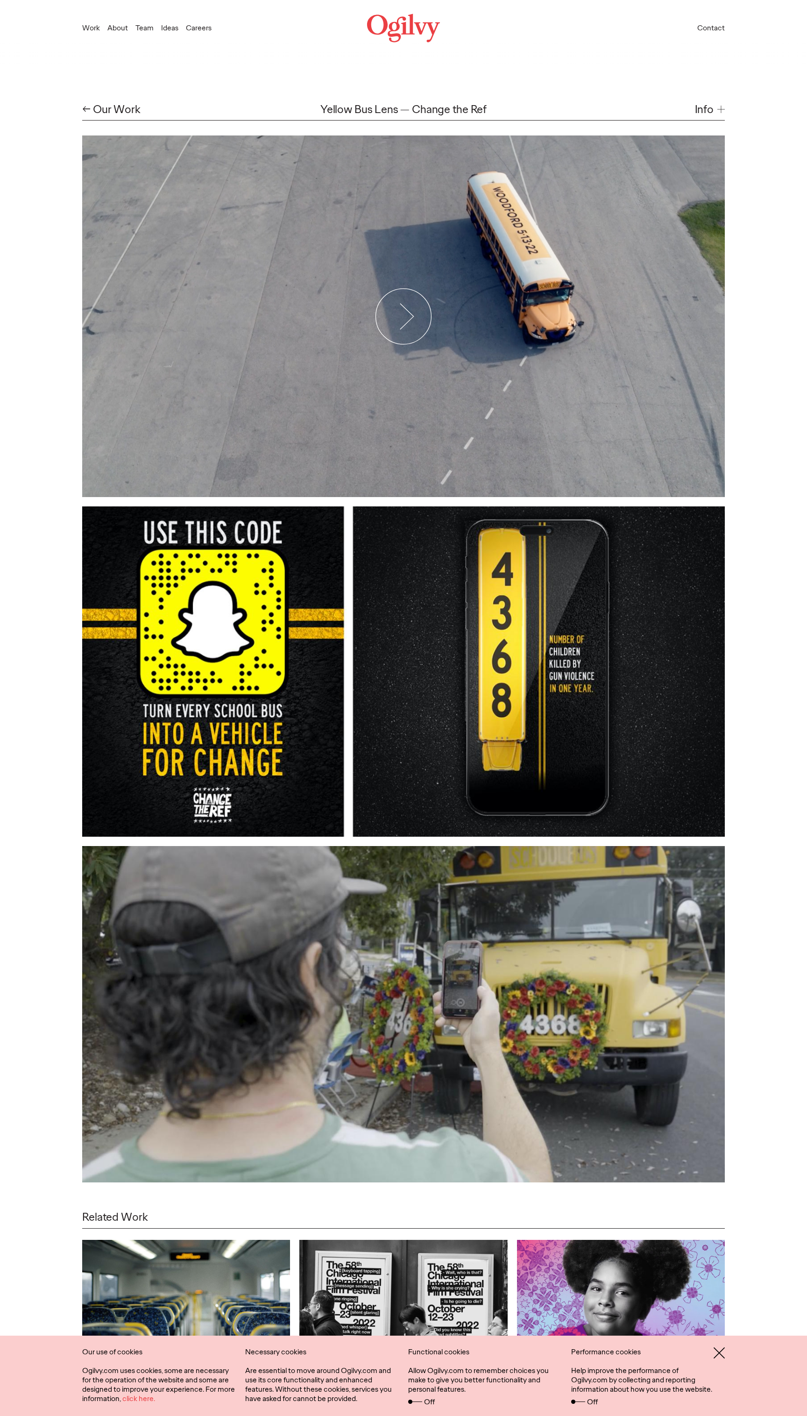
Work (91, 28)
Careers (199, 28)
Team (144, 28)
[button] (710, 109)
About (117, 28)
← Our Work (111, 109)
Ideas (169, 28)
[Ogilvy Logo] (403, 28)
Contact (711, 28)
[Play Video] (403, 316)
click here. (138, 1398)
